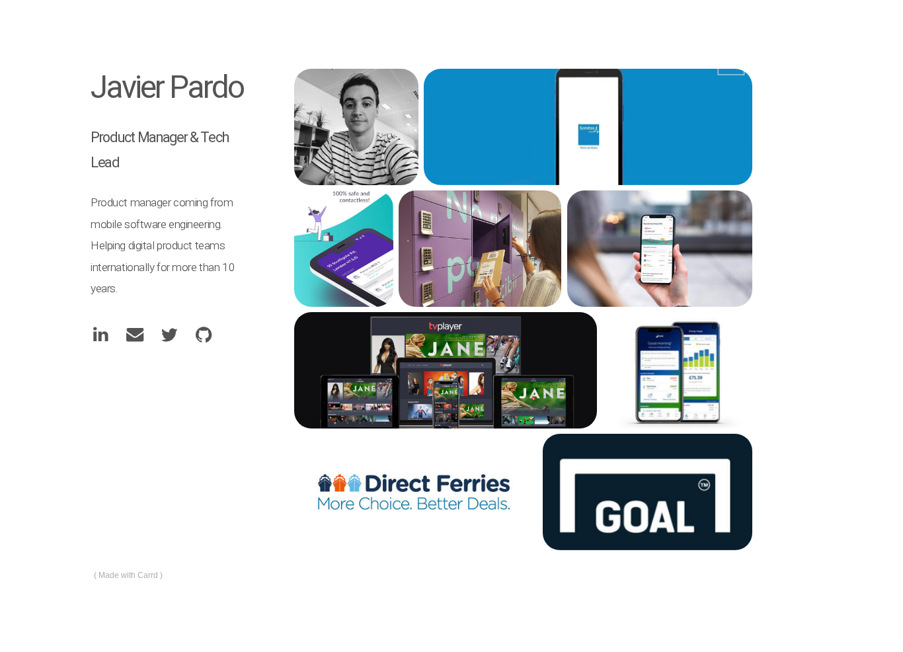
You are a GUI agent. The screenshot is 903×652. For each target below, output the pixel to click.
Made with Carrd (128, 575)
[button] (100, 335)
